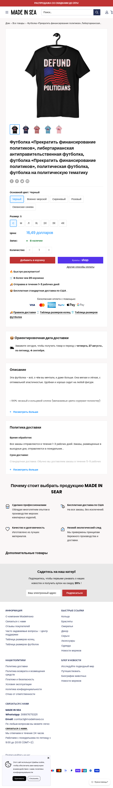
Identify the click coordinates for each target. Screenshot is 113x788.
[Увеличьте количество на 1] (49, 250)
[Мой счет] (106, 12)
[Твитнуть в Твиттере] (22, 181)
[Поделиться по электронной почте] (27, 181)
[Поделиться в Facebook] (12, 181)
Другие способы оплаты (80, 267)
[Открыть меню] (7, 12)
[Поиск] (96, 12)
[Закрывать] (48, 757)
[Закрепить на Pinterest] (17, 181)
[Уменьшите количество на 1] (29, 250)
